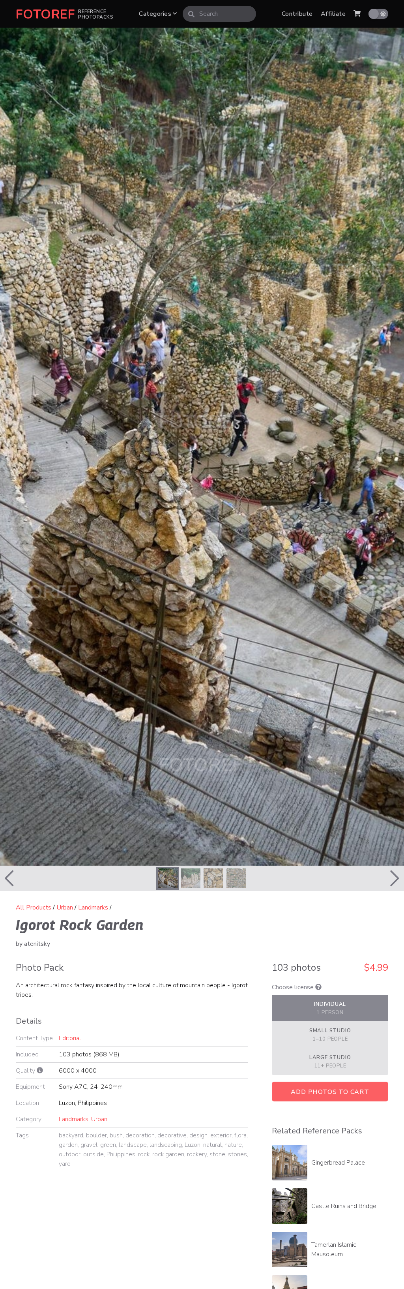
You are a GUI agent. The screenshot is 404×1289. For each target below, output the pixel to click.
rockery (197, 1154)
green (108, 1145)
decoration (140, 1135)
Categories (156, 13)
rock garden (168, 1154)
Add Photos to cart (330, 1092)
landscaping (166, 1145)
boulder (96, 1135)
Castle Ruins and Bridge (343, 1206)
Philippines (121, 1154)
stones (237, 1154)
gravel (88, 1145)
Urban (64, 907)
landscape (133, 1145)
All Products (33, 907)
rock (144, 1154)
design (198, 1135)
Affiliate (333, 13)
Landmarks (93, 907)
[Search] (191, 14)
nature (233, 1145)
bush (116, 1135)
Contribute (297, 13)
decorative (172, 1135)
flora (240, 1135)
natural (212, 1145)
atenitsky (37, 944)
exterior (221, 1135)
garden (68, 1145)
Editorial (70, 1038)
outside (93, 1154)
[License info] (318, 987)
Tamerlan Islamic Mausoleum (333, 1249)
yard (65, 1163)
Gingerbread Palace (338, 1162)
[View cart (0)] (357, 14)
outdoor (69, 1154)
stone (217, 1154)
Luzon (192, 1145)
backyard (71, 1135)
